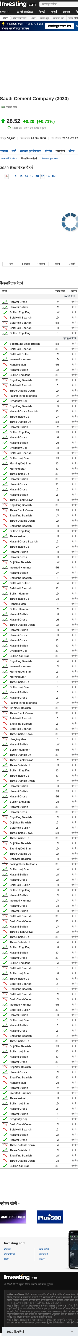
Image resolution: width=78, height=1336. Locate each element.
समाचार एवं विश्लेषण (30, 151)
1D (42, 176)
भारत (33, 18)
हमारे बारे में (44, 1249)
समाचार (66, 11)
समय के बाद (58, 18)
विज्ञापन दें (43, 1254)
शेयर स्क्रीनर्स (19, 18)
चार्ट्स (54, 11)
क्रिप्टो (42, 11)
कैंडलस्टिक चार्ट (6, 176)
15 (21, 176)
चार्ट (14, 151)
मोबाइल (7, 1249)
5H (37, 176)
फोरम (71, 151)
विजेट (6, 1259)
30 (26, 176)
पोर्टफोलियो (9, 1254)
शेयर (5, 18)
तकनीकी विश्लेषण (9, 158)
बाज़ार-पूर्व (44, 18)
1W (48, 176)
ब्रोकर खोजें (8, 1203)
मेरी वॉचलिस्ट (26, 11)
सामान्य (4, 151)
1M (53, 176)
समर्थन (42, 1259)
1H (32, 176)
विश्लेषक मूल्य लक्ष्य (49, 158)
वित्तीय (48, 151)
